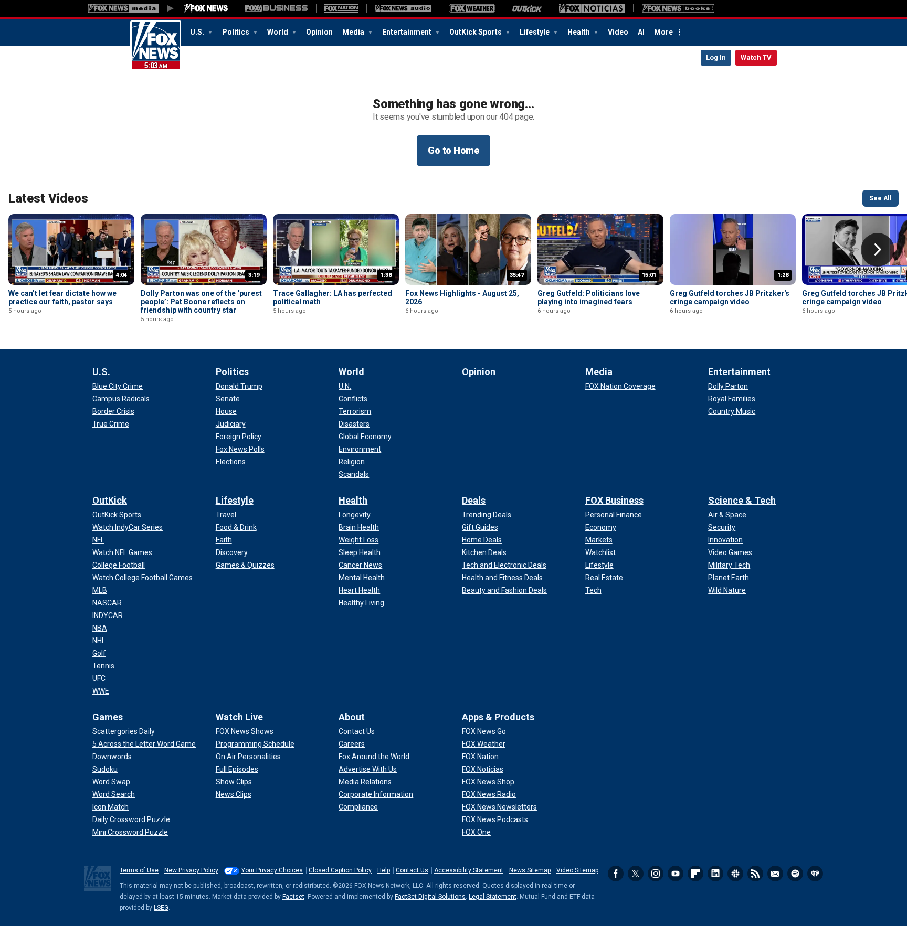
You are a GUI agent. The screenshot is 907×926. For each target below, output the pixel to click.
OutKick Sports (476, 32)
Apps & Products (498, 716)
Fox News (155, 45)
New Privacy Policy (191, 870)
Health (579, 32)
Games (107, 716)
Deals (474, 500)
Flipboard (695, 873)
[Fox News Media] (206, 8)
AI (641, 32)
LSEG (161, 907)
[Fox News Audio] (403, 8)
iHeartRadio (815, 873)
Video (618, 32)
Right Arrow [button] (877, 250)
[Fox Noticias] (592, 8)
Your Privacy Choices (272, 870)
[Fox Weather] (471, 8)
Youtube (675, 873)
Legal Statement (492, 896)
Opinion (319, 32)
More (663, 32)
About (352, 716)
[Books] (677, 8)
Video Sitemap (577, 870)
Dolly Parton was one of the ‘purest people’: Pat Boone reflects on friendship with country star (201, 301)
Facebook (616, 873)
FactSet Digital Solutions (430, 896)
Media (354, 32)
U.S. (198, 32)
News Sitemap (530, 870)
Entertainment (407, 32)
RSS (755, 873)
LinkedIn (715, 873)
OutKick (109, 500)
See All (880, 198)
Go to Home (453, 150)
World (278, 32)
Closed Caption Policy (340, 870)
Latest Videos (48, 198)
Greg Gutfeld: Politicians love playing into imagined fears (588, 297)
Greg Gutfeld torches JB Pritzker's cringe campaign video (729, 297)
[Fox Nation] (341, 8)
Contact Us (412, 870)
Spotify (795, 873)
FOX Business (614, 500)
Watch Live (239, 716)
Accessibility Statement (468, 870)
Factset (293, 896)
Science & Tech (742, 500)
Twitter (636, 873)
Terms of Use (139, 870)
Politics (236, 32)
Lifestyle (535, 32)
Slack (735, 873)
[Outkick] (527, 8)
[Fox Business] (276, 8)
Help (383, 870)
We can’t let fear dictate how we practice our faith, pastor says (62, 297)
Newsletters (775, 873)
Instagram (655, 873)
